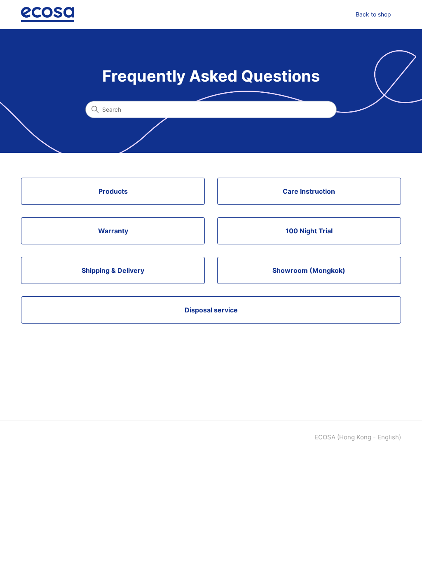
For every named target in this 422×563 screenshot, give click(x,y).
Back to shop (373, 14)
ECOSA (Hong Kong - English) (357, 437)
